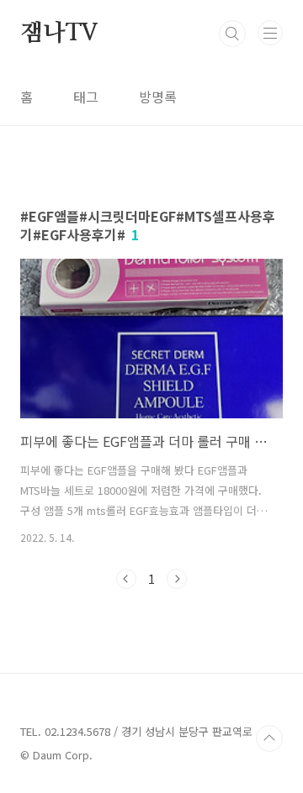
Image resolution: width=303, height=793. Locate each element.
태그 (85, 97)
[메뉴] (270, 32)
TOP (269, 738)
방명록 (158, 97)
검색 (232, 33)
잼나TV (59, 33)
